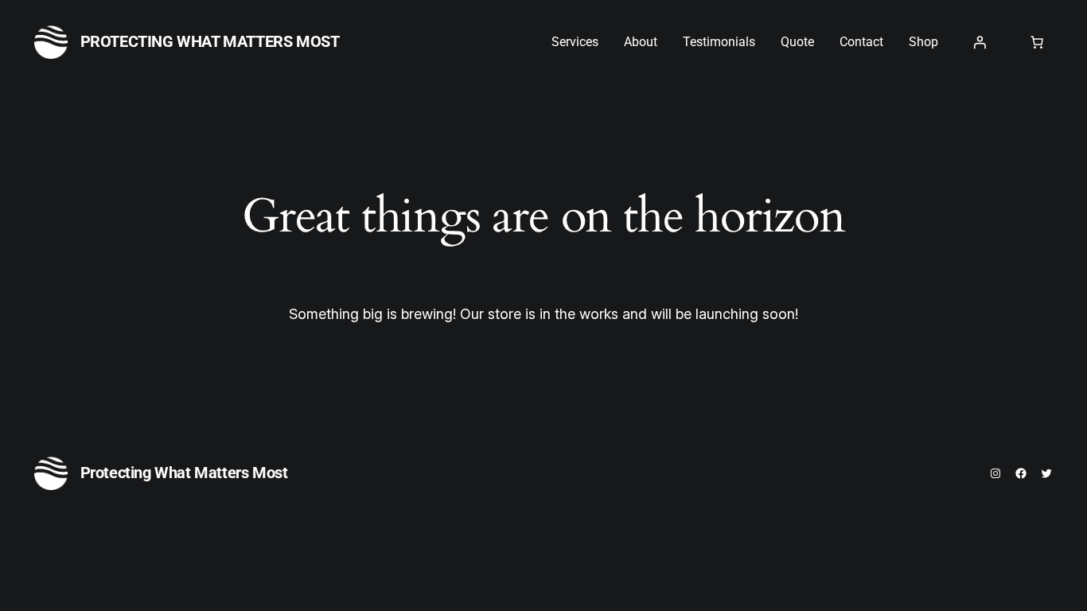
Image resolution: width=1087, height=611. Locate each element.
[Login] (979, 42)
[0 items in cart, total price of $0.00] (1037, 42)
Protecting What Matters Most (210, 41)
